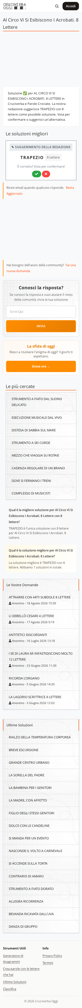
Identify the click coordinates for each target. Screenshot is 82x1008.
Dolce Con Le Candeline (29, 825)
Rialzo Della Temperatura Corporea (40, 737)
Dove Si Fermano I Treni (31, 480)
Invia (41, 326)
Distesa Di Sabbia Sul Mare (34, 430)
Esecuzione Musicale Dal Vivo (37, 417)
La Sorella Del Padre (26, 775)
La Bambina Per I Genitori (30, 787)
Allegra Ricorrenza (26, 901)
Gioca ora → (41, 366)
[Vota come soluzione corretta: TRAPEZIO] (36, 174)
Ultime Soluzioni (14, 982)
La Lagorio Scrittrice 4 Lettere (35, 697)
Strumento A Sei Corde (31, 442)
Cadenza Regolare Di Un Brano (38, 468)
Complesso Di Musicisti (31, 493)
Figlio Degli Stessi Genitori (31, 813)
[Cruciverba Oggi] (14, 6)
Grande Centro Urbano (29, 762)
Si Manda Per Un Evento (29, 838)
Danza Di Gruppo (23, 926)
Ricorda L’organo (24, 678)
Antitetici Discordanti (28, 634)
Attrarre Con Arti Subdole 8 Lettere (40, 597)
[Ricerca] (57, 6)
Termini (48, 963)
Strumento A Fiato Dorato (31, 888)
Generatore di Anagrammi (13, 959)
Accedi (71, 6)
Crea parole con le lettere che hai (21, 972)
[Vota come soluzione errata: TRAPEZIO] (46, 174)
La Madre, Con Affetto (28, 800)
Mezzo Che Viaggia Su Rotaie (35, 455)
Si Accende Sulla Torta (28, 863)
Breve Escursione (23, 750)
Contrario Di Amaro (26, 876)
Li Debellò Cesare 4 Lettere (31, 615)
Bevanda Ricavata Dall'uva (31, 914)
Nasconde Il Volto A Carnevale (35, 850)
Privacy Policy (52, 956)
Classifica (9, 989)
